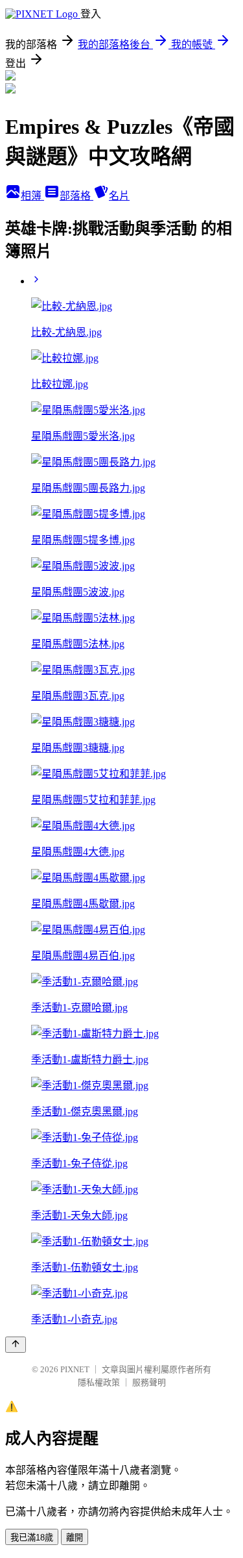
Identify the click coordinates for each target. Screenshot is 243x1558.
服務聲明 (149, 1382)
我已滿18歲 (31, 1537)
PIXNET (74, 1369)
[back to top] (15, 1345)
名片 (119, 195)
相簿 (32, 195)
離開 (74, 1537)
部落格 (76, 195)
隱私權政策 (99, 1382)
